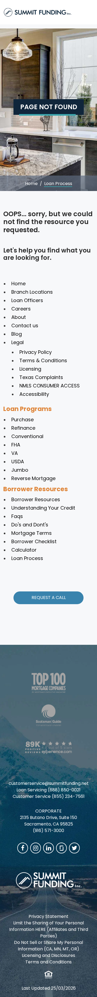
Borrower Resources (35, 489)
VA (14, 453)
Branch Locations (32, 292)
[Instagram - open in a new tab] (35, 848)
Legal (17, 342)
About (18, 317)
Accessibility (34, 394)
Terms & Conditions (43, 360)
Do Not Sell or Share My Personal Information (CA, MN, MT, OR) (48, 945)
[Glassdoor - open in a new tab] (61, 848)
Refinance (23, 428)
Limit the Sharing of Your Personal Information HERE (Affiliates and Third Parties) (48, 929)
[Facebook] (22, 848)
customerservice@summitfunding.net (49, 783)
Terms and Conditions (48, 962)
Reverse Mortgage (33, 478)
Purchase (22, 419)
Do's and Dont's (29, 524)
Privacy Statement (48, 916)
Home (31, 183)
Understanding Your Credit (43, 507)
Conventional (27, 436)
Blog (16, 334)
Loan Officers (27, 300)
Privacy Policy (35, 352)
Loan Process (27, 558)
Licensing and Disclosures (48, 955)
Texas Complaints (41, 377)
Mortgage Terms (31, 533)
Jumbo (19, 470)
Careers (21, 308)
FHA (15, 444)
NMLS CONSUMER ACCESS (49, 385)
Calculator (24, 549)
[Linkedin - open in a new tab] (48, 848)
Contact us (24, 325)
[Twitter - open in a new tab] (74, 848)
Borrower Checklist (34, 541)
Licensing (30, 368)
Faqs (17, 516)
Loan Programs (27, 408)
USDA (17, 461)
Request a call (49, 597)
